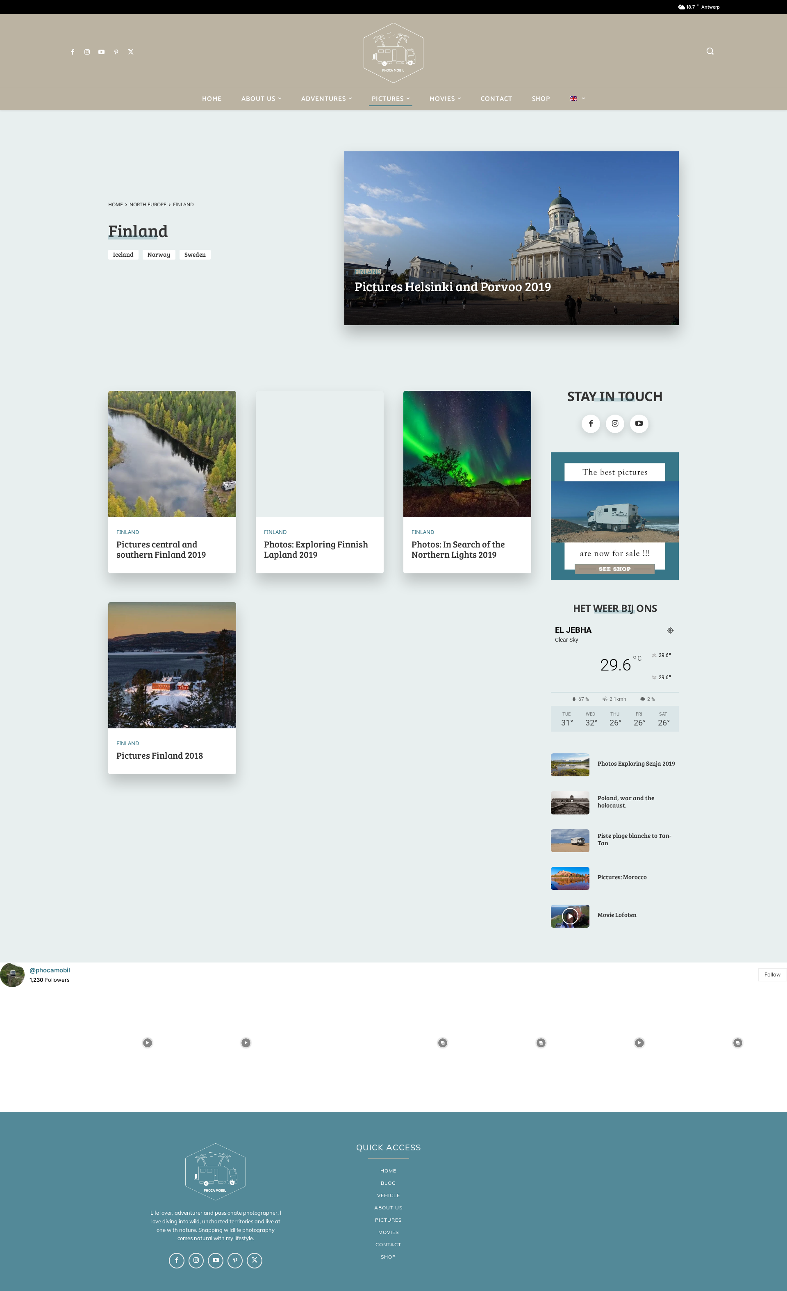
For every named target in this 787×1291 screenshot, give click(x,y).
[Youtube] (101, 52)
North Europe (148, 204)
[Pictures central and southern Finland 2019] (172, 455)
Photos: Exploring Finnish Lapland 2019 (316, 549)
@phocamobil (50, 970)
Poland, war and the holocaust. (626, 801)
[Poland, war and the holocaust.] (570, 802)
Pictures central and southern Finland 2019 (161, 549)
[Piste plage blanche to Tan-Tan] (570, 840)
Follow (772, 974)
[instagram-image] (49, 1043)
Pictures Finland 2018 (159, 755)
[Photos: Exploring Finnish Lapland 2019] (320, 455)
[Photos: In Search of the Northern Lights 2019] (467, 455)
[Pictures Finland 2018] (172, 666)
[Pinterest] (116, 52)
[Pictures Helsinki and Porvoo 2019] (511, 238)
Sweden (195, 254)
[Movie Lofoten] (570, 916)
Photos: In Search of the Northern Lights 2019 (458, 549)
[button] (710, 51)
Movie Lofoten (617, 914)
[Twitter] (130, 52)
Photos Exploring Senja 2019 (636, 763)
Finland (368, 271)
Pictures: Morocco (622, 877)
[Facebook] (72, 52)
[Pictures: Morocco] (570, 878)
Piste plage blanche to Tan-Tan (634, 839)
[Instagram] (87, 52)
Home (115, 204)
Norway (159, 254)
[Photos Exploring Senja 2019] (570, 764)
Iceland (123, 254)
